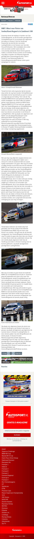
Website (17, 20)
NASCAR (5, 499)
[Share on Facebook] (28, 24)
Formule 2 (5, 469)
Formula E (5, 471)
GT (3, 484)
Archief (3, 20)
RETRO (4, 506)
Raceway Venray (7, 504)
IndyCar (4, 466)
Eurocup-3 (5, 477)
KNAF (4, 449)
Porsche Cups (6, 491)
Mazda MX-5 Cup (7, 456)
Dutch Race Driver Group (10, 458)
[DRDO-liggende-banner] (17, 360)
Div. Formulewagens (8, 482)
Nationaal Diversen (8, 460)
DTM (3, 488)
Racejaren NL (6, 462)
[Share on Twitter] (30, 24)
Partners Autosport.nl (11, 401)
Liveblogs (5, 515)
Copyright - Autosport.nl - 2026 (17, 536)
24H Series (5, 497)
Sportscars (5, 486)
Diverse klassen (7, 501)
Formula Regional (7, 475)
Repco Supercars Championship (12, 493)
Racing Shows (6, 517)
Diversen (5, 508)
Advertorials (6, 521)
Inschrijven (17, 435)
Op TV (4, 523)
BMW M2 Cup (6, 453)
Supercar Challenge (8, 451)
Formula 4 (5, 480)
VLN (3, 495)
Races (10, 20)
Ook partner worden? (23, 401)
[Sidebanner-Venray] (17, 386)
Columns (5, 519)
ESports (4, 510)
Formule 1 (5, 464)
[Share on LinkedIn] (32, 24)
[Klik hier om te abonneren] (17, 418)
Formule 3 (5, 473)
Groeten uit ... (6, 512)
